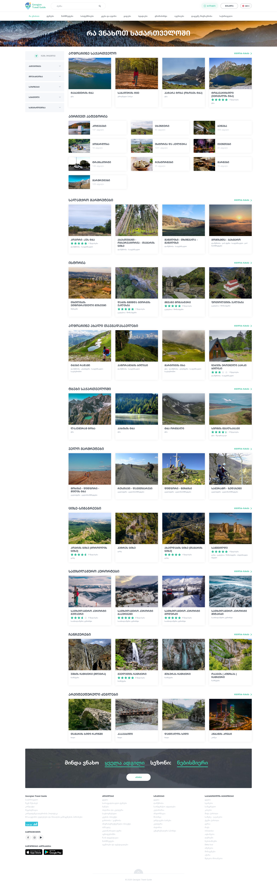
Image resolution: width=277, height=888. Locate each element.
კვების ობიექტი (109, 817)
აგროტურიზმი (108, 834)
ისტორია (158, 827)
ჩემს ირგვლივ (48, 56)
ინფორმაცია (159, 813)
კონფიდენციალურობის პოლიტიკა (41, 813)
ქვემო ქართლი (212, 820)
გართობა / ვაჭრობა (111, 820)
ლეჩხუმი (209, 837)
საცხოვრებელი (109, 813)
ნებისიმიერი (211, 841)
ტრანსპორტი (161, 16)
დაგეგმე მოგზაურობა (201, 16)
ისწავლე (106, 827)
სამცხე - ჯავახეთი (213, 817)
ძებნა (138, 777)
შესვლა (229, 6)
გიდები (127, 16)
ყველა (105, 799)
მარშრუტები (67, 16)
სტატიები (143, 16)
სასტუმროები (87, 16)
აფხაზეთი (209, 834)
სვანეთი (209, 803)
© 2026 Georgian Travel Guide (138, 879)
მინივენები (210, 851)
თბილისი (209, 830)
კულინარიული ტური (111, 830)
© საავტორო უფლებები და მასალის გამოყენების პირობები (53, 817)
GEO (247, 6)
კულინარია (159, 810)
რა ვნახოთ (34, 16)
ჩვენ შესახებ (31, 803)
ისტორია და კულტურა (112, 810)
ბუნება (105, 806)
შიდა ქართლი (211, 813)
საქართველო (225, 16)
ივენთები (179, 16)
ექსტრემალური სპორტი (165, 830)
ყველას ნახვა (242, 53)
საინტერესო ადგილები (164, 806)
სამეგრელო (210, 806)
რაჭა (207, 827)
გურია (207, 824)
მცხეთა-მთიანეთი (213, 858)
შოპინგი (157, 817)
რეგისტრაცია (31, 810)
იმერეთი (209, 848)
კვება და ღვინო (108, 16)
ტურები (50, 16)
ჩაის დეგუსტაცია (110, 837)
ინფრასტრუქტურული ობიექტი (116, 824)
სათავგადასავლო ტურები (114, 803)
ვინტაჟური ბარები (162, 820)
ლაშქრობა (159, 803)
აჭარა (207, 855)
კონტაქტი (29, 806)
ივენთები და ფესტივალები (115, 844)
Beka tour (209, 844)
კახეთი (208, 810)
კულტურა (158, 824)
